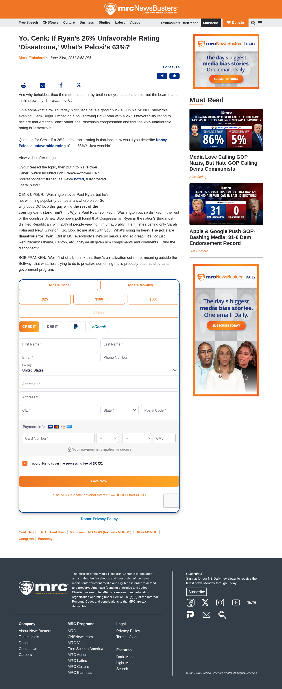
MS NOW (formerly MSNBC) (109, 532)
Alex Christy (198, 177)
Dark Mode (190, 23)
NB (43, 532)
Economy (45, 539)
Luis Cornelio (198, 251)
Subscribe (211, 23)
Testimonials (170, 23)
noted (79, 179)
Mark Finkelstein (33, 58)
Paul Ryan (58, 532)
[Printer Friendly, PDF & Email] (43, 86)
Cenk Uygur (28, 532)
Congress (26, 539)
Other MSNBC (146, 532)
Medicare (77, 532)
